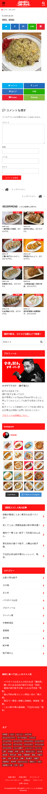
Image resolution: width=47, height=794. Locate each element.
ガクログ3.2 (17, 741)
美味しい (33, 762)
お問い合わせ (23, 783)
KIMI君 (5, 734)
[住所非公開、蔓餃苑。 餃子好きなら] (18, 465)
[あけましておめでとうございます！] (38, 475)
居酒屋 (6, 630)
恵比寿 (5, 755)
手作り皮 (13, 755)
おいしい (20, 734)
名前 (4, 147)
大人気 (39, 751)
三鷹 (4, 751)
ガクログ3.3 (28, 741)
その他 (6, 585)
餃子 (21, 765)
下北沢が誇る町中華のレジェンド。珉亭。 (20, 556)
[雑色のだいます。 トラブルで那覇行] (18, 445)
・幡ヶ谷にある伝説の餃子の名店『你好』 (22, 685)
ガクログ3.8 (39, 744)
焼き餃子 (29, 758)
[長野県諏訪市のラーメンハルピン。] (38, 486)
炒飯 (22, 758)
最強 (33, 755)
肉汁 (39, 762)
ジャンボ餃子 (18, 748)
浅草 (4, 758)
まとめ (6, 592)
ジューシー (29, 748)
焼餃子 (36, 758)
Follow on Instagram (32, 495)
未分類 (6, 638)
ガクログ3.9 (7, 748)
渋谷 (9, 758)
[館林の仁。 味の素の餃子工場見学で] (18, 486)
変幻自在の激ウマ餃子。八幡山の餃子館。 (20, 545)
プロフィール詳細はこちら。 (15, 415)
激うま (15, 758)
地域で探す (12, 777)
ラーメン (38, 748)
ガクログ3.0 (7, 741)
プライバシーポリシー (13, 780)
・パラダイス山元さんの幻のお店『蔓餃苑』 (23, 681)
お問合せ (27, 780)
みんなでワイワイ (9, 738)
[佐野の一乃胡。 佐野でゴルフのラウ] (28, 475)
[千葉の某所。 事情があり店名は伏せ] (28, 465)
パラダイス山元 (10, 600)
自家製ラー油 (7, 765)
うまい (12, 734)
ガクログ (32, 738)
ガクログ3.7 (28, 744)
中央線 (10, 751)
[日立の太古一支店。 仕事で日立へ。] (28, 445)
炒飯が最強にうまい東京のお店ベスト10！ (20, 516)
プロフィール (9, 608)
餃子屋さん (8, 653)
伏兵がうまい (30, 751)
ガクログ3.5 (7, 744)
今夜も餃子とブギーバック (26, 788)
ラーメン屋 (8, 615)
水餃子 (39, 755)
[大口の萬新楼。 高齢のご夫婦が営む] (28, 455)
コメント (5, 122)
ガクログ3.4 (39, 741)
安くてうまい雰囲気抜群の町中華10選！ (22, 525)
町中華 (6, 645)
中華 (16, 751)
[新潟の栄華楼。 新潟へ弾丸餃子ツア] (28, 486)
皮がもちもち (23, 762)
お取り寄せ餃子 (10, 577)
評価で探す (23, 777)
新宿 (19, 755)
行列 (15, 765)
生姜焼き (6, 762)
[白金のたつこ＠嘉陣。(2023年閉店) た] (38, 445)
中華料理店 (8, 623)
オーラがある (22, 738)
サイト (5, 167)
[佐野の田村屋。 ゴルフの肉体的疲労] (18, 475)
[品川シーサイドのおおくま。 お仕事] (18, 455)
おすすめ (28, 734)
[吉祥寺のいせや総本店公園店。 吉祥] (38, 465)
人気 (22, 751)
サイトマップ (34, 777)
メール (5, 157)
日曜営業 (27, 755)
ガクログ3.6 (17, 744)
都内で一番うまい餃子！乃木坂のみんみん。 (21, 534)
